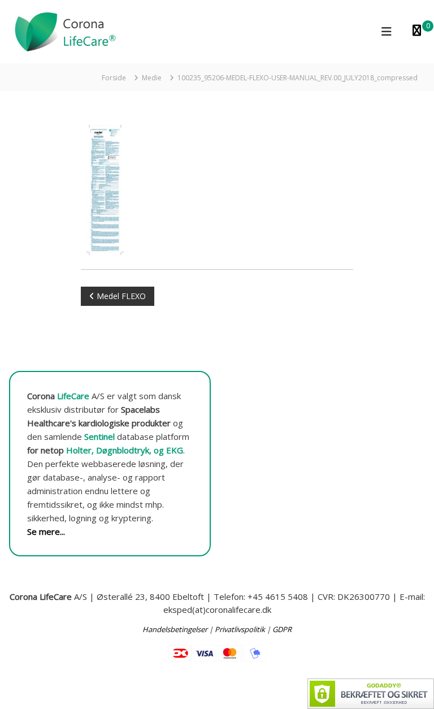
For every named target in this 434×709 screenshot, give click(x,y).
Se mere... (46, 531)
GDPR (282, 629)
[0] (417, 31)
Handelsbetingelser (174, 629)
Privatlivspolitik (240, 629)
